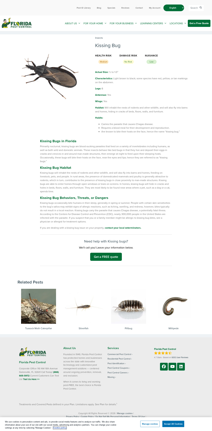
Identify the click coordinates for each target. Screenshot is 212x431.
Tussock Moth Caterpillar (38, 328)
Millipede (174, 328)
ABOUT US (71, 23)
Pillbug (128, 328)
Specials (111, 7)
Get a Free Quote (199, 23)
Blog (99, 7)
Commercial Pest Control (119, 354)
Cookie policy (59, 428)
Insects (99, 37)
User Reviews (180, 357)
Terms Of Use (138, 416)
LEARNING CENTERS (151, 23)
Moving (111, 377)
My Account (154, 7)
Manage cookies (125, 413)
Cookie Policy (87, 416)
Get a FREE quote (106, 256)
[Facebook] (164, 367)
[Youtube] (172, 367)
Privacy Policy (72, 416)
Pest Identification (116, 363)
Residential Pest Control (119, 358)
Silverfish (83, 328)
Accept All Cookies (173, 424)
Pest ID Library (84, 7)
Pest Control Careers (118, 372)
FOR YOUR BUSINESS (121, 23)
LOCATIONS (176, 23)
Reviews (125, 7)
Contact (139, 7)
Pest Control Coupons (118, 367)
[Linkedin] (181, 367)
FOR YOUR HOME (93, 23)
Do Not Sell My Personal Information (112, 416)
